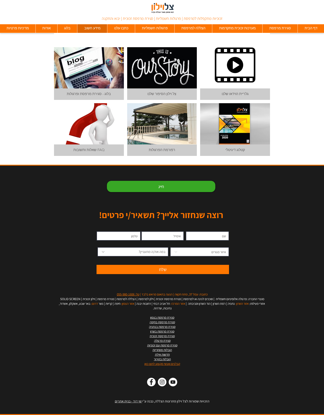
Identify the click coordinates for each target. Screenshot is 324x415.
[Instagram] (162, 382)
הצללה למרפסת (126, 299)
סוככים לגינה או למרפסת (198, 299)
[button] (89, 73)
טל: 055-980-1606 (128, 294)
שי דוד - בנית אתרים (128, 401)
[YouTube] (173, 382)
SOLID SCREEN (70, 299)
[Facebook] (151, 382)
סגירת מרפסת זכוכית (168, 299)
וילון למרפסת (146, 299)
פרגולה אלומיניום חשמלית (231, 299)
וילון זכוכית (89, 299)
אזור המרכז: (178, 303)
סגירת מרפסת (105, 299)
